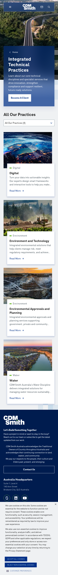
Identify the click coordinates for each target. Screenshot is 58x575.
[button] (55, 504)
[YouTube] (24, 498)
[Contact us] (41, 7)
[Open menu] (10, 7)
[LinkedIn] (15, 498)
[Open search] (48, 6)
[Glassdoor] (7, 498)
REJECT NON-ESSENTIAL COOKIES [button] (20, 565)
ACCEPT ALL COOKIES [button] (16, 559)
